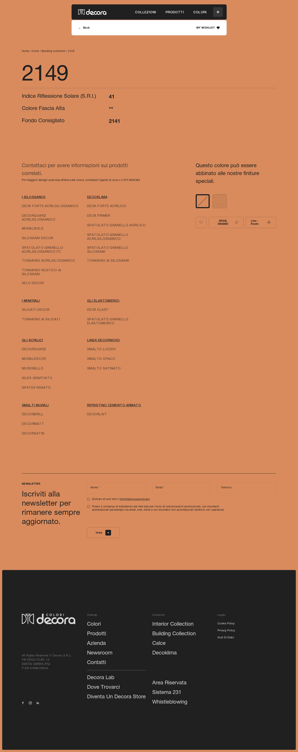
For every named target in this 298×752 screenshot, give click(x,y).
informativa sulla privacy (135, 499)
